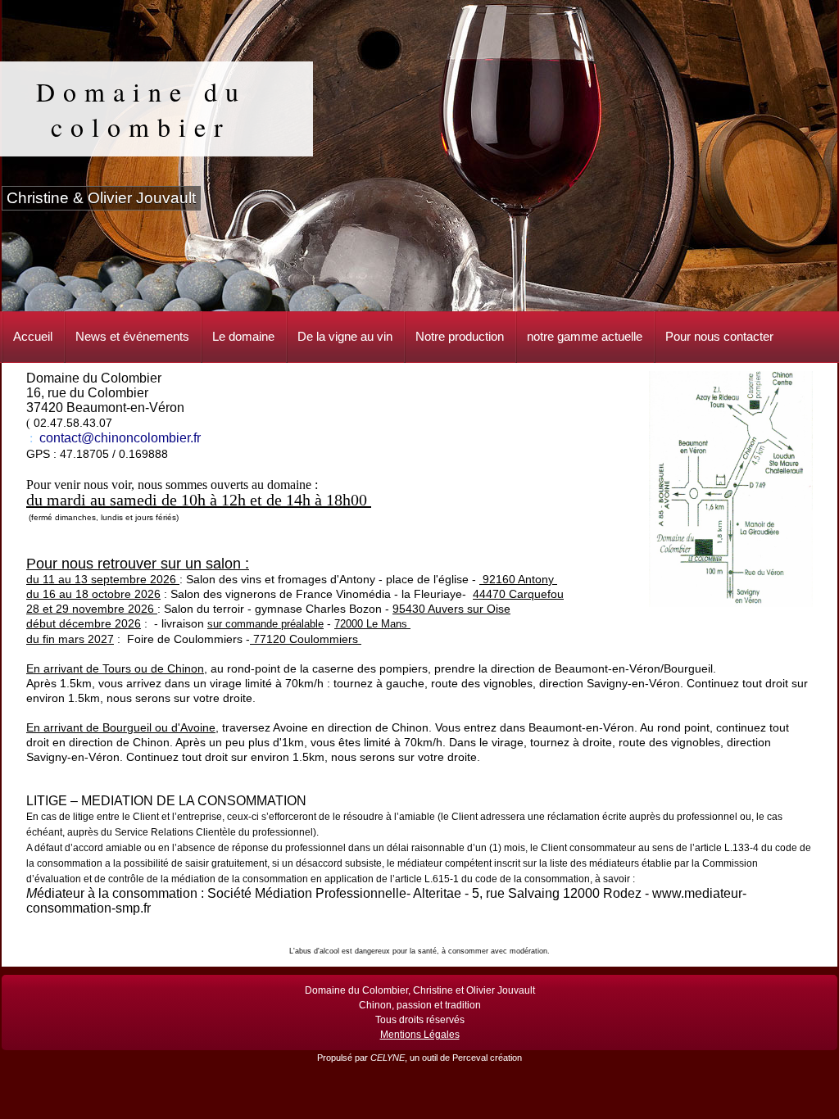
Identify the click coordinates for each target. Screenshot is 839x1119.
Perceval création (487, 1057)
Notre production (459, 336)
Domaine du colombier (141, 109)
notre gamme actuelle (584, 336)
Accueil (32, 336)
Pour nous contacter (719, 336)
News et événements (132, 336)
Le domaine (243, 336)
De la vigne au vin (344, 336)
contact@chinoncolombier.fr (120, 438)
